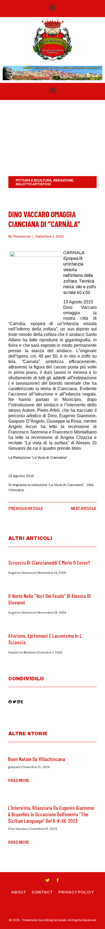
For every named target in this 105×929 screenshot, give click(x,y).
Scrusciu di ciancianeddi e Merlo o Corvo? (49, 562)
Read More (18, 780)
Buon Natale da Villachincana (36, 759)
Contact (42, 892)
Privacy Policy (76, 892)
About (18, 892)
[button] (52, 7)
